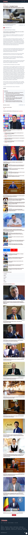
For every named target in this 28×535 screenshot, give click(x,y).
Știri (6, 3)
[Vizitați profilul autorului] (4, 25)
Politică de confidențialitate (11, 522)
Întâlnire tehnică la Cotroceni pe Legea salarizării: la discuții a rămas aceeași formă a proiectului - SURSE (14, 397)
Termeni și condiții (5, 522)
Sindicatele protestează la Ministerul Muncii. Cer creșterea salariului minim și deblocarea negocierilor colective (15, 234)
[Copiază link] (19, 25)
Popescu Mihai (23, 300)
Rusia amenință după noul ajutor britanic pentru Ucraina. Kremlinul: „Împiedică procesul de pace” (16, 176)
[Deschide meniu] (24, 1)
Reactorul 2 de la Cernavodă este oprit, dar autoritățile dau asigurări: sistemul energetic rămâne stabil (16, 268)
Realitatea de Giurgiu (20, 529)
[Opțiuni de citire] (26, 533)
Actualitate (4, 131)
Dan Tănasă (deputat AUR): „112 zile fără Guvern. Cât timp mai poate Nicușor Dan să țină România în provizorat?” (14, 93)
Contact (2, 522)
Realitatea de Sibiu (3, 529)
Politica (8, 3)
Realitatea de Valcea (25, 529)
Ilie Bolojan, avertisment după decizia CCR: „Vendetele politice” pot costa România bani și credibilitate (14, 133)
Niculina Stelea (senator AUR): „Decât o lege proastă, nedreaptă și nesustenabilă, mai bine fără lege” (13, 416)
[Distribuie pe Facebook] (21, 25)
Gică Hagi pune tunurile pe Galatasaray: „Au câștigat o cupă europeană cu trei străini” (16, 254)
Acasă (4, 3)
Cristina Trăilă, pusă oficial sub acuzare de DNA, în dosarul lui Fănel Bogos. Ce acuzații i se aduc (16, 172)
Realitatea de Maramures (12, 24)
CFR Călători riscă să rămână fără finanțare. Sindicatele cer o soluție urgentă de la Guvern (16, 169)
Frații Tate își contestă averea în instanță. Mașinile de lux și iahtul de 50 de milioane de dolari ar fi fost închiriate (16, 165)
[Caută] (22, 1)
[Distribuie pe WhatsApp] (22, 25)
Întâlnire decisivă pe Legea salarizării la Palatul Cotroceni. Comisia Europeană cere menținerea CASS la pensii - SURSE (14, 101)
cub (4, 108)
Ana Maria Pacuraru (22, 453)
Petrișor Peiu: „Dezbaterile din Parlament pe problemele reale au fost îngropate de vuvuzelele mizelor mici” (13, 475)
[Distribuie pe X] (24, 25)
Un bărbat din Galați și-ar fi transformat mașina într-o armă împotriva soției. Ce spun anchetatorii (16, 265)
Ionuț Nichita (23, 320)
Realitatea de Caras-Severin (14, 529)
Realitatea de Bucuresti (8, 529)
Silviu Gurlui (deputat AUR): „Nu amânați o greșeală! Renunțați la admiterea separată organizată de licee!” (13, 378)
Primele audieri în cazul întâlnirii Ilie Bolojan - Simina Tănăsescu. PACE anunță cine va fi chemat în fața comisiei (13, 341)
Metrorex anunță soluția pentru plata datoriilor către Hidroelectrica (14, 135)
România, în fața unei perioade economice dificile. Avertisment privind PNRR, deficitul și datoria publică (15, 244)
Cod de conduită (16, 522)
